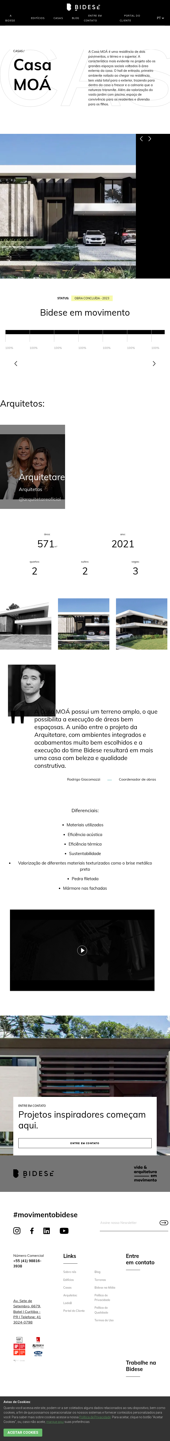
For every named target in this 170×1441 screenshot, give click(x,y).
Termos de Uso (104, 1320)
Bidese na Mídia (105, 1287)
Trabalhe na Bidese (141, 1365)
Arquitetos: (70, 1295)
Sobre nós (69, 1272)
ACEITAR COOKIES (23, 1432)
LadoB (67, 1303)
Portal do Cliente (74, 1310)
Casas (58, 18)
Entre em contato (84, 1143)
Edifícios (38, 18)
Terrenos (100, 1280)
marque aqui (55, 1422)
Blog (75, 18)
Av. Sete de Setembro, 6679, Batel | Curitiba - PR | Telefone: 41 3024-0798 (27, 1311)
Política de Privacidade (95, 1417)
